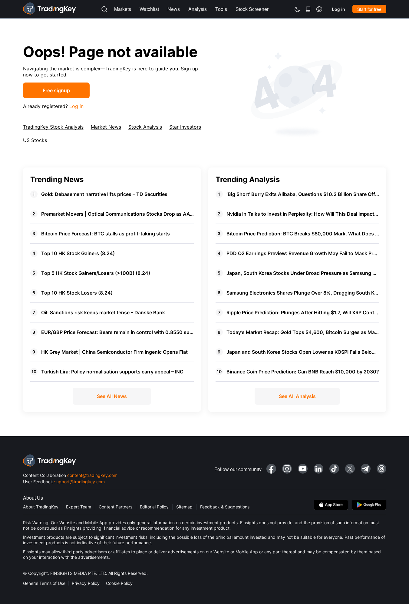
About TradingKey (40, 506)
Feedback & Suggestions (224, 506)
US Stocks (35, 140)
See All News (112, 396)
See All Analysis (297, 396)
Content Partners (115, 506)
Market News (106, 127)
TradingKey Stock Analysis (53, 127)
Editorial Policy (154, 506)
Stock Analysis (145, 127)
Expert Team (78, 506)
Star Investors (185, 127)
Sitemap (184, 506)
